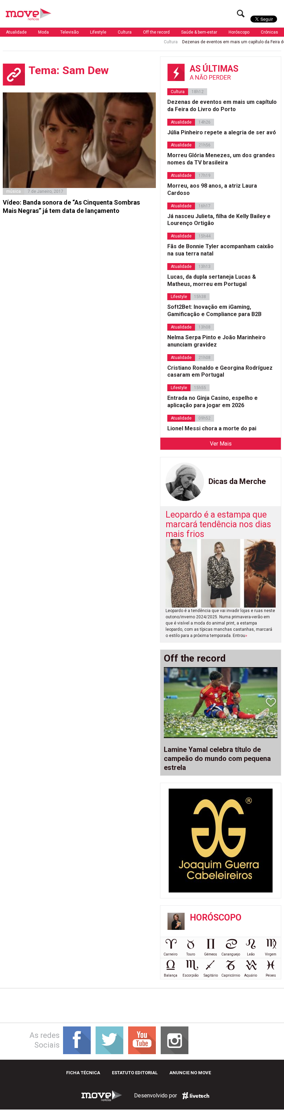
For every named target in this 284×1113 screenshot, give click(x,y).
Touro (190, 954)
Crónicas (269, 32)
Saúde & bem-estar (199, 32)
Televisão (69, 32)
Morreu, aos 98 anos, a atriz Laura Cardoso (212, 189)
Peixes (271, 975)
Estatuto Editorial (135, 1072)
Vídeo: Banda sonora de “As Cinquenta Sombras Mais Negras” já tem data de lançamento (71, 206)
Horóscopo (239, 32)
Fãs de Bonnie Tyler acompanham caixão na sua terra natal (220, 250)
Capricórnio (230, 975)
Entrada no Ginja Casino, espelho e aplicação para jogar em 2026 (212, 402)
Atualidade (16, 32)
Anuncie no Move (190, 1072)
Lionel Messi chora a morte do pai (211, 428)
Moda (43, 32)
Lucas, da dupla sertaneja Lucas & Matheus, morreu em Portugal (211, 280)
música (13, 191)
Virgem (270, 954)
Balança (170, 975)
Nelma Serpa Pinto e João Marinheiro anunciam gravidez (216, 341)
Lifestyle (98, 32)
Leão (251, 954)
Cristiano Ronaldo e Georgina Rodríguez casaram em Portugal (220, 371)
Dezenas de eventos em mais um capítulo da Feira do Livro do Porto (222, 106)
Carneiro (170, 954)
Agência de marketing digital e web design (196, 1095)
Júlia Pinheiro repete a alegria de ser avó (221, 132)
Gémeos (210, 954)
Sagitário (211, 975)
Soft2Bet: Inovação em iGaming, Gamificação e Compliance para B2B (214, 310)
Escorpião (190, 975)
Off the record (156, 32)
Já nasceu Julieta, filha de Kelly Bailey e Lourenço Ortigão (218, 220)
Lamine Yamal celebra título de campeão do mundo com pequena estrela (217, 758)
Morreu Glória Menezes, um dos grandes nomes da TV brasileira (221, 159)
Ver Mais (221, 443)
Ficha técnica (83, 1072)
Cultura (125, 32)
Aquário (250, 975)
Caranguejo (230, 954)
